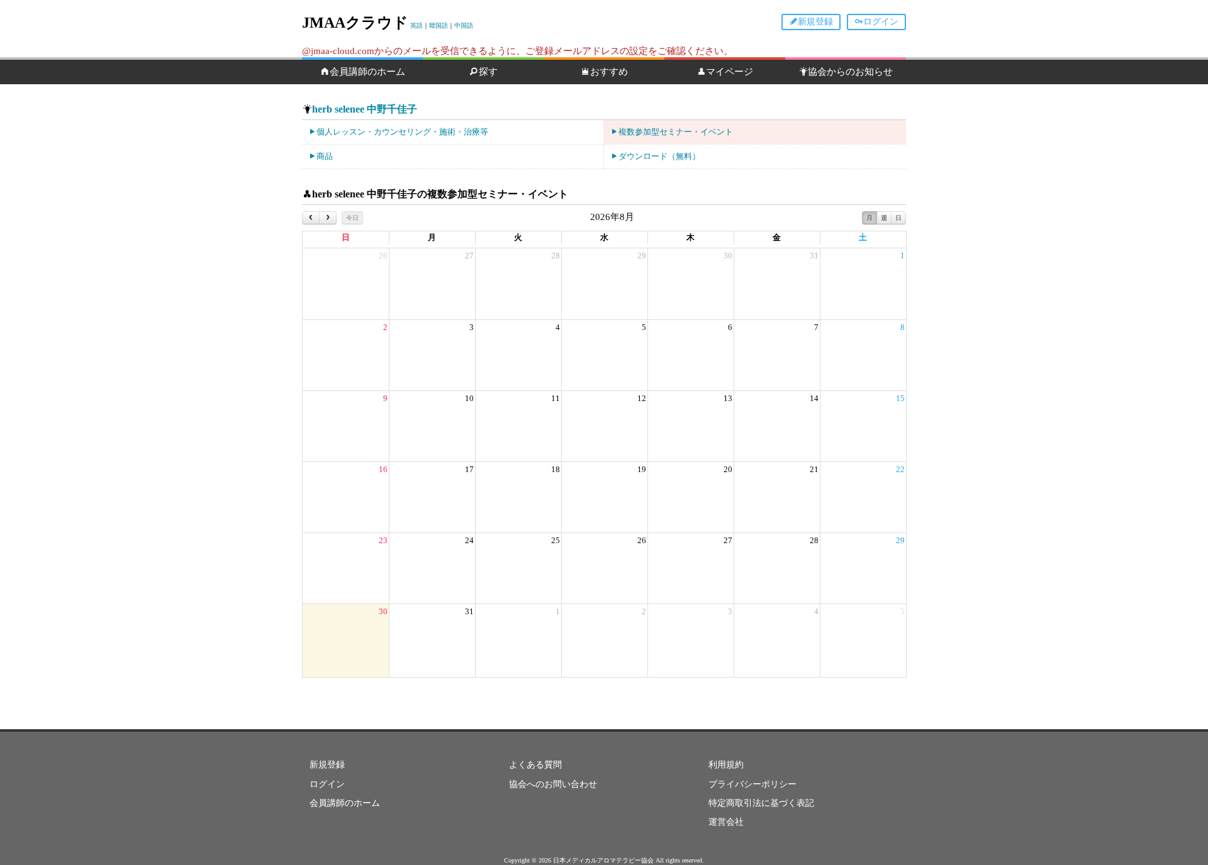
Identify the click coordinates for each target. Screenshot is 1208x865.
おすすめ (609, 72)
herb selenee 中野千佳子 (364, 109)
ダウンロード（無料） (659, 156)
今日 (352, 217)
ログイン (880, 21)
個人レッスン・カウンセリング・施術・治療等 (402, 131)
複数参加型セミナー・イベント (675, 131)
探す (488, 72)
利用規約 (726, 764)
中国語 (463, 25)
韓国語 (438, 25)
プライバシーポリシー (752, 784)
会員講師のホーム (367, 72)
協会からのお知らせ (850, 72)
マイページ (729, 72)
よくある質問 (535, 764)
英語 (416, 25)
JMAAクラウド (355, 22)
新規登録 (815, 21)
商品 (324, 156)
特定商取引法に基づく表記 (761, 803)
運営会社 (726, 822)
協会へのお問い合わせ (553, 784)
